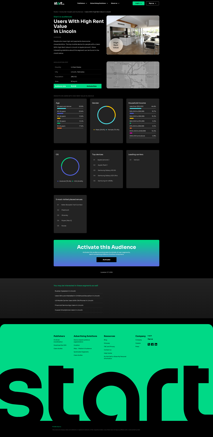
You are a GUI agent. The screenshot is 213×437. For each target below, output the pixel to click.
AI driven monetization (58, 341)
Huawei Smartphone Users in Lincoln (69, 310)
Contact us (107, 350)
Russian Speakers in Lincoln (65, 291)
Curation (77, 345)
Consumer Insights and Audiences (71, 12)
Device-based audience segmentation (82, 341)
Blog (105, 340)
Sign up (151, 3)
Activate (106, 260)
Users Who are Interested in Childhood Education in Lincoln (77, 296)
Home (56, 12)
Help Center (108, 353)
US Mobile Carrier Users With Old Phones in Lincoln (74, 300)
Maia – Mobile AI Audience (83, 348)
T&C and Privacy (109, 346)
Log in (137, 3)
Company (138, 340)
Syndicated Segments (81, 352)
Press (137, 346)
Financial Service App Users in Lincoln (69, 305)
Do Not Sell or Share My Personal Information (115, 357)
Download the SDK (60, 345)
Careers (138, 343)
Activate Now (92, 86)
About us (114, 3)
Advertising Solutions (98, 3)
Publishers (81, 3)
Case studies (58, 348)
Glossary (107, 343)
